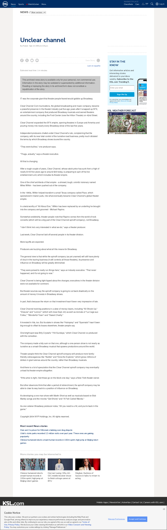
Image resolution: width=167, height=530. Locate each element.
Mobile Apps (102, 502)
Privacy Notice (114, 102)
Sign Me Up (122, 94)
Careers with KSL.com (153, 502)
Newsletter (115, 502)
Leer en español (93, 66)
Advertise (126, 502)
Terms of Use (125, 101)
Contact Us (137, 502)
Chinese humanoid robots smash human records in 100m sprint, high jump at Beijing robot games (31, 477)
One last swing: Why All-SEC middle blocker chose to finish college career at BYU (59, 477)
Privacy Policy (14, 525)
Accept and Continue (137, 519)
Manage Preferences (116, 519)
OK (164, 509)
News (24, 12)
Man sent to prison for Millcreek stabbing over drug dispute (46, 430)
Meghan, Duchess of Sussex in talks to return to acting (87, 476)
